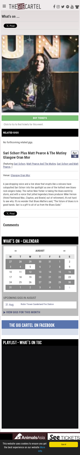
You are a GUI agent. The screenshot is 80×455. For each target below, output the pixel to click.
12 (30, 271)
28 (20, 261)
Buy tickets (40, 118)
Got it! (63, 444)
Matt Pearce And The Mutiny (41, 163)
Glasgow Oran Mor (20, 175)
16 (69, 271)
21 (50, 277)
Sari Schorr (19, 163)
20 (40, 277)
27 (10, 261)
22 (59, 277)
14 (50, 271)
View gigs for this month (23, 312)
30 (40, 261)
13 (40, 271)
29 (30, 261)
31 (50, 261)
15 (59, 271)
